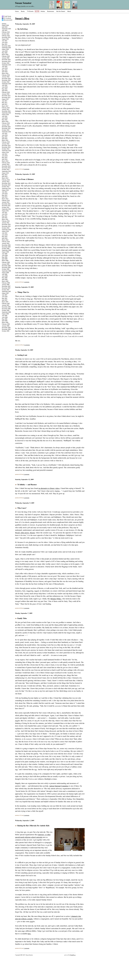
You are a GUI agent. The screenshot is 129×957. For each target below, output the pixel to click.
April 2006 (4, 320)
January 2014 (5, 164)
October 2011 (5, 207)
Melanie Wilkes (55, 599)
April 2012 (4, 197)
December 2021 (6, 37)
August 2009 (5, 252)
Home (17, 11)
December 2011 (6, 204)
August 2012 (5, 190)
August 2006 (5, 314)
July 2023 (4, 30)
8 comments (26, 169)
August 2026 (5, 25)
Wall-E (24, 364)
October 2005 (5, 331)
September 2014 (6, 150)
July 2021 (4, 40)
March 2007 (5, 302)
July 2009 (4, 253)
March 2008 (5, 281)
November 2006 (6, 308)
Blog (37, 11)
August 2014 (5, 152)
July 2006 (4, 315)
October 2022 (5, 34)
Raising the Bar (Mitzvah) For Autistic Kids (33, 825)
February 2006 (6, 324)
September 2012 (6, 188)
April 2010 (4, 238)
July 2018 (4, 85)
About (69, 11)
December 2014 (6, 145)
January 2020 (5, 58)
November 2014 (6, 147)
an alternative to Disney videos (49, 488)
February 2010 (6, 241)
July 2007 (4, 295)
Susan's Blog (22, 18)
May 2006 (4, 319)
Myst (17, 364)
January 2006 (5, 326)
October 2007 (5, 290)
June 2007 (5, 296)
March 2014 (5, 161)
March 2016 (5, 121)
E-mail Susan (7, 16)
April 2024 (4, 27)
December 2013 (6, 166)
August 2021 (5, 39)
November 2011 (6, 205)
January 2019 (5, 77)
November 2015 (6, 128)
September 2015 (6, 131)
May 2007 (4, 298)
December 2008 (6, 265)
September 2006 (6, 312)
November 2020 (6, 46)
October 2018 (5, 82)
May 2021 (4, 44)
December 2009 (6, 245)
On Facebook (7, 18)
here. (29, 933)
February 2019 (6, 75)
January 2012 (5, 202)
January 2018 (5, 94)
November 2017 (6, 97)
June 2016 (5, 118)
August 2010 (5, 231)
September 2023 (6, 28)
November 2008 (6, 267)
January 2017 (5, 109)
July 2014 (4, 154)
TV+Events (30, 11)
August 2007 (5, 293)
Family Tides (22, 618)
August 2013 (5, 173)
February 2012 (6, 200)
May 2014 (4, 157)
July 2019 (4, 66)
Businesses (50, 11)
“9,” (34, 359)
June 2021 (5, 42)
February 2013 (6, 180)
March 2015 (5, 140)
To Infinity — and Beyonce (27, 484)
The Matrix (68, 364)
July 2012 (4, 192)
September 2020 (6, 47)
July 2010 (4, 233)
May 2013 (4, 174)
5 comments (27, 345)
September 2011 (6, 209)
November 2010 (6, 226)
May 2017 (4, 102)
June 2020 (5, 51)
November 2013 (6, 168)
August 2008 (5, 272)
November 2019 (6, 61)
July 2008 (4, 274)
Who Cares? (21, 508)
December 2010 (6, 224)
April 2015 (4, 138)
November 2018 (6, 80)
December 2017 (6, 95)
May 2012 (4, 195)
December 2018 (6, 78)
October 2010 (5, 228)
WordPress (73, 955)
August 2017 (5, 99)
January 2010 (5, 243)
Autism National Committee (58, 786)
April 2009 (4, 259)
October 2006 (5, 310)
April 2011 (4, 217)
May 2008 (4, 277)
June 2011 (4, 214)
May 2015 (4, 137)
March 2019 (5, 73)
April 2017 (4, 104)
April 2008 (4, 279)
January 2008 (5, 284)
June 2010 (5, 235)
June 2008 (5, 276)
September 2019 (6, 65)
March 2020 (5, 54)
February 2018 (6, 92)
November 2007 (6, 288)
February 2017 (6, 107)
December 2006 (6, 307)
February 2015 (6, 142)
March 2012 (5, 199)
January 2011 (5, 223)
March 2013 (5, 178)
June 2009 (5, 255)
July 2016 (4, 116)
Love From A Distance (25, 179)
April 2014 (4, 159)
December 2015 (6, 126)
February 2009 (6, 262)
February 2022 (6, 35)
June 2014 (5, 156)
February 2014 (6, 162)
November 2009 (6, 247)
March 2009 (5, 260)
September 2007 (6, 291)
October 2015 (5, 130)
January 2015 (5, 144)
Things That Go (23, 292)
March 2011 (5, 219)
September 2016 (6, 113)
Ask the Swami (60, 11)
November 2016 (6, 111)
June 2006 (5, 317)
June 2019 (5, 68)
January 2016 (5, 125)
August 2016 (5, 114)
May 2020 (4, 53)
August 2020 (5, 49)
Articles (43, 11)
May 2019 (4, 70)
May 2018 (4, 89)
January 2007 (5, 305)
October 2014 (5, 149)
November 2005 (6, 329)
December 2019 (6, 59)
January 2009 (5, 264)
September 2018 (6, 83)
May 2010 (4, 236)
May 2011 (4, 216)
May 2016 (4, 119)
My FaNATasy (22, 29)
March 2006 (5, 322)
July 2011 (4, 212)
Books (23, 11)
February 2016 (6, 123)
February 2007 (6, 303)
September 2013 (6, 171)
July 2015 (4, 133)
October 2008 (5, 269)
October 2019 (5, 63)
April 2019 (4, 71)
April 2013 (4, 176)
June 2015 (5, 135)
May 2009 (4, 257)
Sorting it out (22, 355)
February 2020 (6, 56)
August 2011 (5, 211)
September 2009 (6, 250)
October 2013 (5, 169)
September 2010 (6, 229)
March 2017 (5, 106)
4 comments (26, 497)
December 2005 (6, 327)
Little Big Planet (39, 364)
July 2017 (4, 101)
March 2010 (5, 240)
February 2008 (6, 283)
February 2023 (6, 32)
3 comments (26, 474)
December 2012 (6, 183)
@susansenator (7, 20)
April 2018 (4, 90)
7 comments (26, 282)
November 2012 (6, 185)
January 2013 (5, 181)
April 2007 (4, 300)
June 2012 (5, 193)
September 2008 (6, 271)
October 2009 (5, 248)
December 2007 (6, 286)
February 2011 (6, 221)
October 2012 (5, 186)
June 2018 (5, 87)
